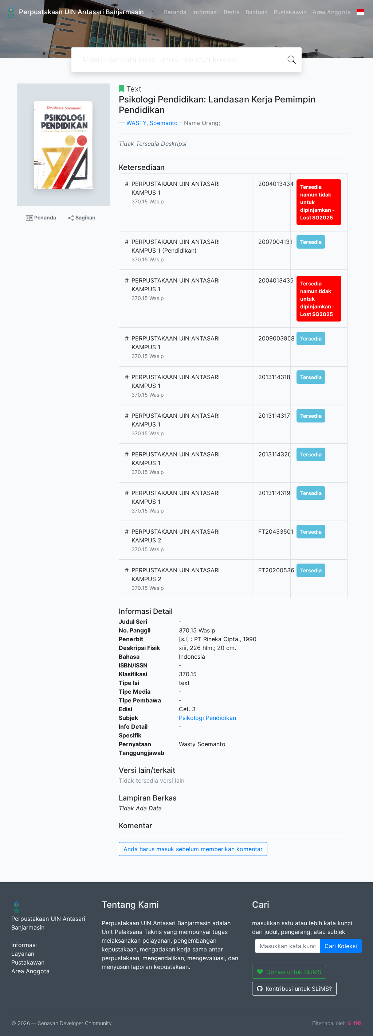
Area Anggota (332, 12)
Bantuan (257, 12)
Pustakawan (290, 12)
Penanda (44, 217)
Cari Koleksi (341, 946)
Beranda (175, 12)
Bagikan (84, 217)
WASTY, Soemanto (152, 122)
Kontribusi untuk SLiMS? (299, 988)
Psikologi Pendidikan (207, 717)
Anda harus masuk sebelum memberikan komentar (193, 849)
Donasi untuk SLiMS (293, 971)
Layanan (22, 953)
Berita (232, 12)
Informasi (205, 12)
